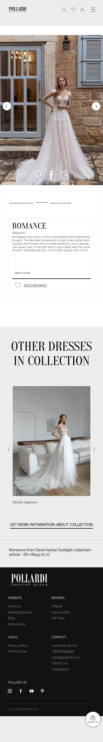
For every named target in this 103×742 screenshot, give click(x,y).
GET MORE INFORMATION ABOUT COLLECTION (51, 525)
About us (14, 606)
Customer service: (65, 645)
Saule (18, 502)
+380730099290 (63, 651)
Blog (11, 618)
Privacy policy (18, 645)
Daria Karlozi (61, 612)
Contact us (59, 663)
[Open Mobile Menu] (93, 9)
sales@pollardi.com (66, 657)
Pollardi (57, 606)
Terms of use (17, 651)
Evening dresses (20, 612)
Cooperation (60, 669)
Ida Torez (58, 618)
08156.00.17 (31, 502)
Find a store (22, 273)
